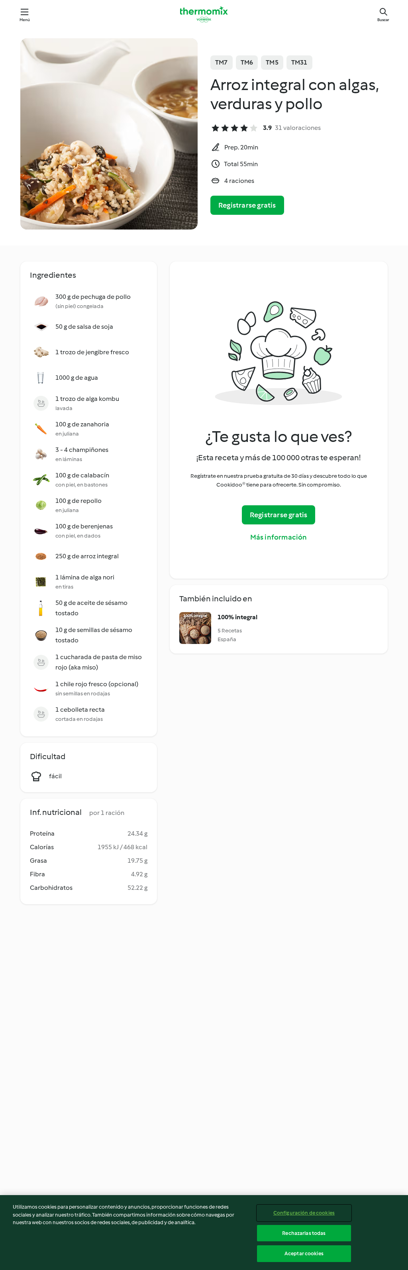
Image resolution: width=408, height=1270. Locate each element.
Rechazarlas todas (304, 1233)
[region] (204, 1232)
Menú (25, 19)
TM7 (221, 62)
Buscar (383, 19)
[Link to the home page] (204, 14)
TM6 (247, 62)
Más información (278, 537)
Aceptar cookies (304, 1253)
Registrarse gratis (247, 205)
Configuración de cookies (304, 1213)
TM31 (299, 62)
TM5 (272, 62)
